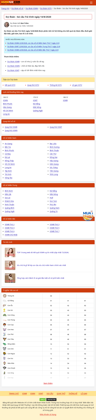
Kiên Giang (54, 164)
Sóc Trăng (54, 167)
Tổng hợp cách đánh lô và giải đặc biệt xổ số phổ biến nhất (40, 278)
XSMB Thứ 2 (9, 224)
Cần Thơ (53, 154)
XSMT (35, 100)
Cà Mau (8, 154)
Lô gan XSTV (77, 85)
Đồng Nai (53, 157)
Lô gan (84, 393)
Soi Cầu (50, 393)
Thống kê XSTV (56, 85)
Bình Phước (7, 104)
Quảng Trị (54, 211)
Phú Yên (53, 204)
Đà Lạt (7, 157)
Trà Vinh (8, 174)
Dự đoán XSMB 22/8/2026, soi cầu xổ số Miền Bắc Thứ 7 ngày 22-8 (32, 50)
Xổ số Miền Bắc (9, 219)
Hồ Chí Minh (8, 110)
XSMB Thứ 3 (54, 224)
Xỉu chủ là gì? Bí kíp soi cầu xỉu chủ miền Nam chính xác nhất (41, 265)
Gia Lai (7, 197)
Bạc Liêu (53, 143)
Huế (51, 197)
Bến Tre (8, 147)
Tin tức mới (7, 242)
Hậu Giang (7, 107)
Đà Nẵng (36, 104)
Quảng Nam (54, 208)
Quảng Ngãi (38, 110)
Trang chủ (14, 393)
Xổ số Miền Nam (9, 138)
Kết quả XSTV (10, 85)
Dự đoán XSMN (13, 66)
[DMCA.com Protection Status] (48, 399)
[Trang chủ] (10, 2)
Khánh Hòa (9, 201)
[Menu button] (91, 2)
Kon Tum (53, 201)
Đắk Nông (37, 107)
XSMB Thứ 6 (9, 231)
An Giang (8, 143)
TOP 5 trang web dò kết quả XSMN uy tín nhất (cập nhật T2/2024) (42, 252)
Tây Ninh (8, 171)
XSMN (5, 100)
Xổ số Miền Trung (10, 185)
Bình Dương (54, 147)
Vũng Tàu (8, 177)
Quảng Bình (9, 208)
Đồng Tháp (9, 160)
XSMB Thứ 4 (9, 228)
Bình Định (9, 191)
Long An (6, 114)
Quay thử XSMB (11, 127)
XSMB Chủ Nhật (11, 234)
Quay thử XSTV (33, 85)
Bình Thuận (54, 150)
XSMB (65, 100)
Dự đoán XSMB (13, 61)
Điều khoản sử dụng (48, 414)
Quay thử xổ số (9, 121)
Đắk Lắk (8, 194)
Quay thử (61, 393)
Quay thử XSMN (11, 130)
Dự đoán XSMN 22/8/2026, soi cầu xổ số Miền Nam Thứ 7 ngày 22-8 (33, 43)
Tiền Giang (54, 171)
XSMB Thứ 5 (54, 228)
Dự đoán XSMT (13, 70)
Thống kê (73, 393)
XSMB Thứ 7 (54, 231)
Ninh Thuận (9, 204)
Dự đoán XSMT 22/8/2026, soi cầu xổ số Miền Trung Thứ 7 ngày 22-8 (33, 46)
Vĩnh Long (54, 174)
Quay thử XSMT (56, 127)
